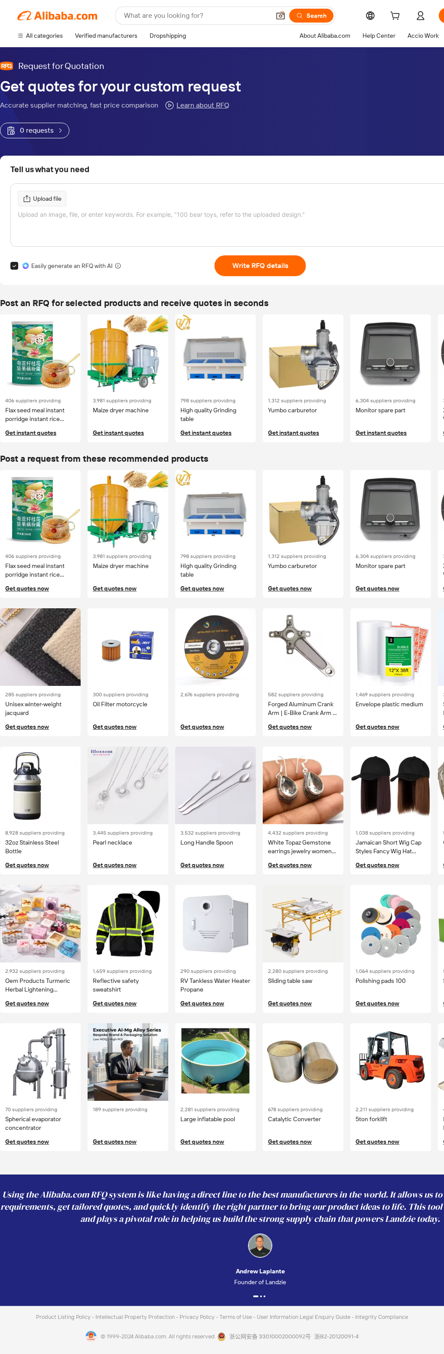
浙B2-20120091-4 (336, 1336)
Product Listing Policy (64, 1317)
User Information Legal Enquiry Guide (303, 1317)
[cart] (396, 16)
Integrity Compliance (381, 1317)
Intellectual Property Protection (135, 1317)
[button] (280, 15)
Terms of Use (236, 1317)
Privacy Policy (198, 1317)
